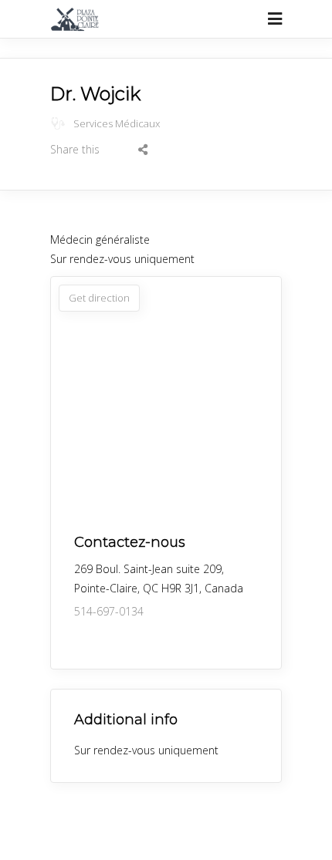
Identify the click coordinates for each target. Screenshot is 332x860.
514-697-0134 (109, 611)
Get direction (99, 298)
